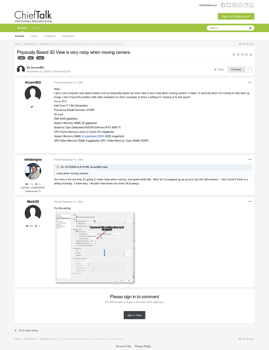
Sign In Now (134, 315)
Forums (19, 36)
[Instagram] (234, 4)
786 (30, 226)
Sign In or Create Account (236, 16)
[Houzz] (246, 4)
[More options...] (250, 82)
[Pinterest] (240, 4)
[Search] (250, 27)
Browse (22, 28)
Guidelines (50, 36)
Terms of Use (123, 346)
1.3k (30, 184)
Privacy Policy (143, 346)
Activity (37, 28)
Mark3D (33, 201)
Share (220, 69)
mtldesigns (33, 159)
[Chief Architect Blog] (251, 4)
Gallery (34, 36)
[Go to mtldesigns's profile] (33, 171)
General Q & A (61, 71)
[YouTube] (229, 4)
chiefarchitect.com (208, 5)
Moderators (68, 36)
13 (38, 184)
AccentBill (37, 67)
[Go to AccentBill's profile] (21, 70)
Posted (68, 82)
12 (38, 226)
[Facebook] (223, 4)
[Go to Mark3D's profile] (33, 213)
